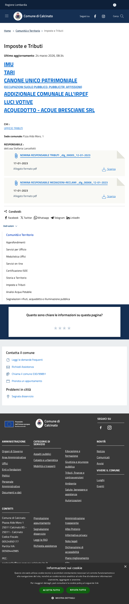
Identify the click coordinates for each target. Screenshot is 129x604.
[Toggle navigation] (7, 16)
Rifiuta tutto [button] (78, 589)
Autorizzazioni (73, 500)
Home (7, 31)
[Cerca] (122, 16)
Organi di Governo (12, 451)
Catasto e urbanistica (46, 460)
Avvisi (100, 463)
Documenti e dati (12, 492)
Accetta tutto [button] (51, 590)
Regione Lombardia (16, 5)
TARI (9, 72)
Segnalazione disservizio (41, 531)
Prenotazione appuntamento (42, 520)
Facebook (13, 218)
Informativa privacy (76, 535)
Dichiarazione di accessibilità (74, 549)
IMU (9, 64)
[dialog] (64, 583)
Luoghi (100, 480)
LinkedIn (75, 218)
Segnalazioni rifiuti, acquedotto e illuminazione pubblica (38, 299)
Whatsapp (43, 218)
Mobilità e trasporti (44, 466)
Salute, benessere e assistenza (76, 491)
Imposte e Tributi (15, 285)
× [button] (125, 566)
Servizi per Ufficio (16, 249)
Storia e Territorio (16, 278)
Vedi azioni (8, 226)
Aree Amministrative (14, 457)
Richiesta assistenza (45, 546)
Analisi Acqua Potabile (19, 292)
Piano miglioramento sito (77, 560)
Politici (6, 475)
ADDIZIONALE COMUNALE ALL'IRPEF (46, 94)
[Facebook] (93, 16)
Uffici (5, 463)
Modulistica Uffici (16, 256)
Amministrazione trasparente (75, 520)
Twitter (28, 218)
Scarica (111, 169)
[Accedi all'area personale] (114, 5)
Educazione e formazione (72, 453)
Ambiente (70, 483)
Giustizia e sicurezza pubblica (76, 464)
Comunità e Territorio (28, 31)
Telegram (59, 218)
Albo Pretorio (72, 529)
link (96, 583)
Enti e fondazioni (11, 469)
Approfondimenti (15, 242)
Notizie (101, 451)
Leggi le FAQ (41, 540)
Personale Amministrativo (11, 484)
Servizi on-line (14, 264)
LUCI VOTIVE (18, 102)
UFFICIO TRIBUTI (13, 128)
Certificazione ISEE (17, 271)
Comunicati (103, 457)
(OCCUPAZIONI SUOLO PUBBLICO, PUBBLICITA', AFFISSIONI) (43, 87)
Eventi (100, 486)
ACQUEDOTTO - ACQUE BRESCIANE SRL (49, 110)
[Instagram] (102, 16)
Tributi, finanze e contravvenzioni (74, 475)
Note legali (71, 541)
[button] (64, 598)
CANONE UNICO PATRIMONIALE (40, 80)
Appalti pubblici (42, 454)
